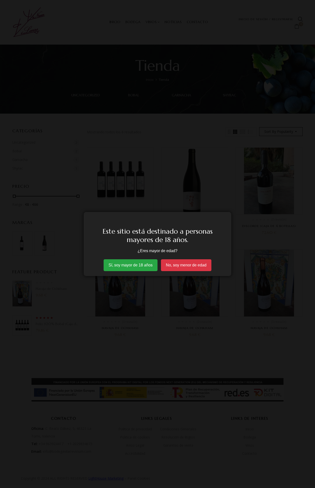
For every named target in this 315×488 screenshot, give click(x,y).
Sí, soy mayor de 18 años (131, 265)
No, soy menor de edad (186, 265)
